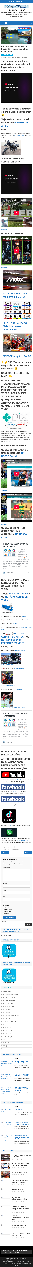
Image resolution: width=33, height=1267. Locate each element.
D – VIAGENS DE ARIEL (8, 1028)
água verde (10, 847)
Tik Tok (9, 825)
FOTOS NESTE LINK (19, 135)
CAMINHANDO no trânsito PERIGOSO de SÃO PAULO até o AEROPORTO (22, 1063)
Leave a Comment (22, 57)
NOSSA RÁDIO (7, 1263)
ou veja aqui (4, 105)
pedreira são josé (16, 849)
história (22, 847)
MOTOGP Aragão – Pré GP (17, 356)
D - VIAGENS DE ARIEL (7, 54)
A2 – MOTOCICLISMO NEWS (10, 997)
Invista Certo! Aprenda (8, 1261)
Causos (5, 1025)
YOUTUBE (19, 779)
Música (28, 620)
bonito (16, 847)
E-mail (5, 890)
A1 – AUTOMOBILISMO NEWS (10, 994)
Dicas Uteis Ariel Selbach (9, 1031)
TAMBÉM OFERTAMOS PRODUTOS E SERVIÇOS (15, 707)
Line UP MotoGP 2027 (18, 1189)
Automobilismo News (19, 650)
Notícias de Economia (8, 1040)
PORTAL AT (6, 1043)
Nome (5, 883)
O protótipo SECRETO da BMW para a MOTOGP (21, 1234)
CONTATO (17, 1265)
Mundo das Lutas (18, 689)
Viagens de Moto (7, 1049)
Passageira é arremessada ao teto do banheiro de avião (28, 852)
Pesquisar (3, 921)
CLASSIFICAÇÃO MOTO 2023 (8, 685)
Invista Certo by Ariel (8, 1037)
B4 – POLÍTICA (6, 1018)
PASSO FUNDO (6, 849)
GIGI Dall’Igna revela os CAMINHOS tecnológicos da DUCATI (20, 1208)
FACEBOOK (15, 791)
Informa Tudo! (16, 10)
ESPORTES (18, 636)
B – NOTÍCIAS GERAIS (8, 1006)
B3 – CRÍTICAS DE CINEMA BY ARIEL (12, 1015)
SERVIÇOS (5, 1046)
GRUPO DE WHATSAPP (22, 840)
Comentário (6, 867)
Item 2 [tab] (16, 1058)
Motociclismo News (19, 668)
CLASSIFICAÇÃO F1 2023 (7, 664)
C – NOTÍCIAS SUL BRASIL (9, 1021)
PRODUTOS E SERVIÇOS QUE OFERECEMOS (21, 1263)
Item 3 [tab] (17, 1058)
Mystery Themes (27, 1259)
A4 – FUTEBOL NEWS (8, 1003)
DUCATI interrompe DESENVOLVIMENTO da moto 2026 (22, 1111)
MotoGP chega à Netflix (20, 1122)
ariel (14, 57)
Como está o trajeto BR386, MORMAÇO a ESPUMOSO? (20, 1181)
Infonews (24, 616)
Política (15, 623)
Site (4, 896)
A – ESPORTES (7, 991)
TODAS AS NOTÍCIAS (19, 1261)
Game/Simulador (7, 1034)
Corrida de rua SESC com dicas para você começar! (6, 852)
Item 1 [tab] (15, 1058)
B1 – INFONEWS (7, 1009)
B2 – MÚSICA (6, 1012)
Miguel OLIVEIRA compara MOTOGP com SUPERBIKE (19, 1198)
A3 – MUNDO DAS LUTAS (9, 1000)
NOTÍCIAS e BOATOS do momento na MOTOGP (15, 295)
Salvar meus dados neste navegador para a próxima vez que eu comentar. (7, 909)
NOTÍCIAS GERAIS (18, 593)
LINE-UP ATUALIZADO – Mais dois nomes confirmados (16, 326)
